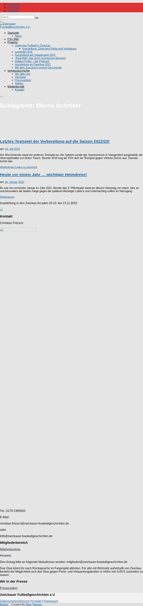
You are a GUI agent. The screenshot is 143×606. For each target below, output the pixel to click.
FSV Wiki (13, 39)
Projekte (12, 42)
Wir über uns (22, 73)
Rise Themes (34, 604)
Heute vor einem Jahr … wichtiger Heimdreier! (43, 174)
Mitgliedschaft (15, 86)
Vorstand (20, 77)
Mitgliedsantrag (10, 549)
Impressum (51, 601)
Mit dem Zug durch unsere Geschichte (38, 67)
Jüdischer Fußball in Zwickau (32, 45)
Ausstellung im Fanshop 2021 (33, 64)
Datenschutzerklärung (14, 601)
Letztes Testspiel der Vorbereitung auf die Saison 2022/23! (54, 141)
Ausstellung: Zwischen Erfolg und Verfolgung (49, 48)
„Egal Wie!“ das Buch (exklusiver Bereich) (40, 58)
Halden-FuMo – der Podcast (32, 61)
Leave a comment (25, 167)
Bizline (4, 604)
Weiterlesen (7, 167)
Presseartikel (23, 80)
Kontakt (19, 89)
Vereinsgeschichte (18, 70)
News (18, 36)
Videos (19, 83)
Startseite (13, 32)
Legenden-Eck (24, 51)
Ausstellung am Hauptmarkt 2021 (35, 54)
